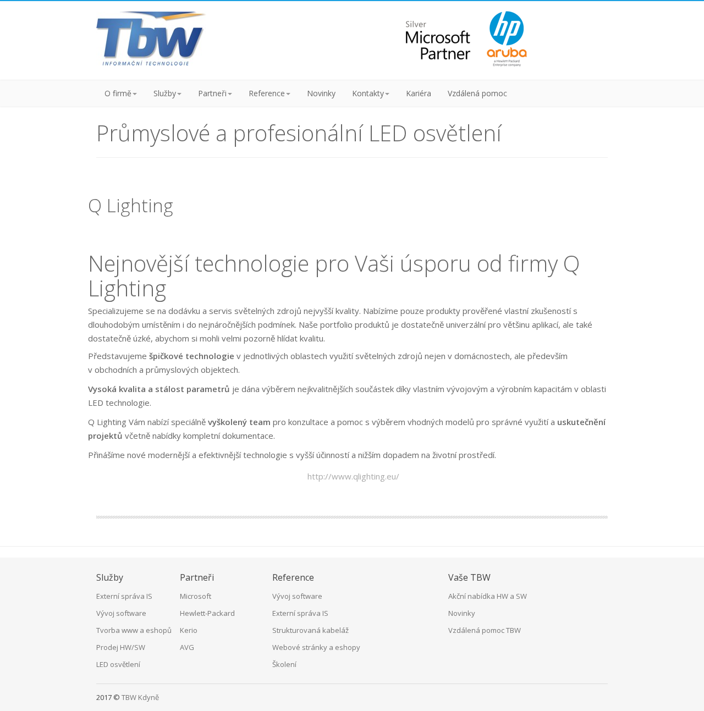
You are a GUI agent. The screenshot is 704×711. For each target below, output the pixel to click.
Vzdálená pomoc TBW (484, 630)
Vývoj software (121, 613)
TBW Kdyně (140, 697)
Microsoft (195, 596)
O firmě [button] (118, 93)
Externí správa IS (124, 596)
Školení (284, 664)
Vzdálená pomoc (477, 93)
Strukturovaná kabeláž (310, 630)
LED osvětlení (118, 664)
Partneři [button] (212, 93)
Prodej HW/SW (120, 647)
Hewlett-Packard (207, 613)
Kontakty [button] (368, 93)
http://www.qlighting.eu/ (353, 476)
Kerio (188, 630)
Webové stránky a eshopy (316, 647)
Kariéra (418, 93)
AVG (187, 647)
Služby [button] (164, 93)
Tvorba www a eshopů (134, 630)
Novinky (321, 93)
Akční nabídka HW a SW (487, 596)
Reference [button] (267, 93)
